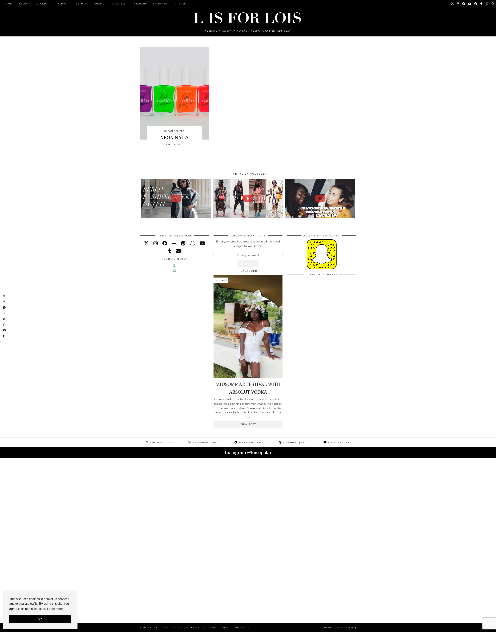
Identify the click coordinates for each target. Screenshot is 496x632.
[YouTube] (470, 3)
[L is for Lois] (248, 16)
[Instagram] (458, 3)
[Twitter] (452, 3)
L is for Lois (159, 627)
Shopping (160, 3)
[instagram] (155, 243)
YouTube (338, 442)
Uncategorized (174, 131)
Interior (139, 3)
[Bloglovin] (481, 3)
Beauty (81, 3)
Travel (180, 3)
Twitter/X (161, 442)
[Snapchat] (487, 3)
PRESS (225, 627)
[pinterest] (183, 243)
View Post (248, 424)
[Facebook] (475, 3)
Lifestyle (118, 3)
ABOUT (24, 3)
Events (99, 3)
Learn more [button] (55, 608)
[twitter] (146, 243)
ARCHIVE (210, 627)
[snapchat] (192, 243)
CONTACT (42, 3)
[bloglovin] (174, 243)
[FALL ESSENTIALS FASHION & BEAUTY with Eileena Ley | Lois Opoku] (320, 198)
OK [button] (40, 618)
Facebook (250, 442)
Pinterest (294, 442)
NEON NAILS (174, 138)
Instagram (205, 442)
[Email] (178, 251)
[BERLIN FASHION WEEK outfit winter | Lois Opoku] (176, 198)
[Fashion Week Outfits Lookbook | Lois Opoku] (248, 198)
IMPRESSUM (242, 627)
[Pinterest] (463, 3)
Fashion (62, 3)
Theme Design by (339, 627)
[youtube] (202, 243)
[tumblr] (169, 251)
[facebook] (164, 243)
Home (7, 3)
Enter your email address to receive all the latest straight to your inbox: (248, 243)
